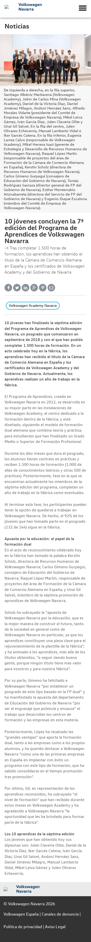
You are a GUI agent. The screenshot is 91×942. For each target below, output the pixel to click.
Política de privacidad (23, 926)
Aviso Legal (55, 926)
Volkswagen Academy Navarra (33, 305)
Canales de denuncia (60, 914)
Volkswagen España (21, 914)
